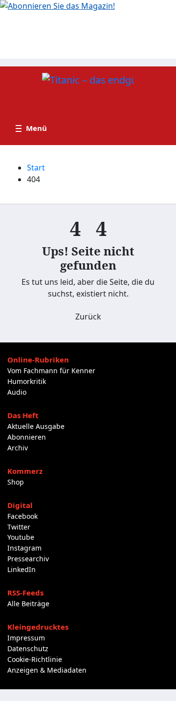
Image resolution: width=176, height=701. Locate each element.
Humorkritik (26, 381)
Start (36, 167)
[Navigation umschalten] (31, 128)
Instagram (24, 547)
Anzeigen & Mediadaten (47, 670)
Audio (16, 392)
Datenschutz (27, 648)
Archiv (17, 447)
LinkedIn (21, 569)
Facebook (22, 516)
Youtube (20, 537)
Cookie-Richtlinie (34, 659)
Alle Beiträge (28, 603)
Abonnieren (26, 437)
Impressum (26, 637)
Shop (15, 482)
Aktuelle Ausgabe (36, 426)
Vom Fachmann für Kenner (51, 370)
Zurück (88, 316)
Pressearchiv (28, 558)
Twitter (18, 526)
